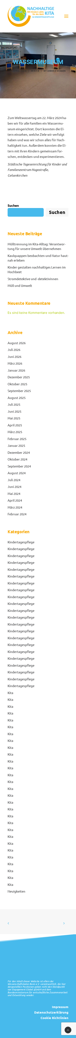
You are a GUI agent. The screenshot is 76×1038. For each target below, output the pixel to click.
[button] (66, 16)
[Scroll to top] (68, 1030)
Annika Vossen (56, 71)
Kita (36, 71)
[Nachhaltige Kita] (31, 16)
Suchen (13, 205)
